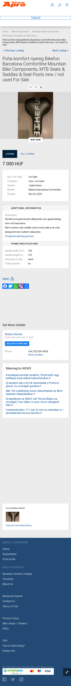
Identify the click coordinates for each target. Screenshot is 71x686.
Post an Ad (8, 559)
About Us (7, 584)
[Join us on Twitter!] (13, 679)
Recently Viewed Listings (17, 573)
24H (4, 640)
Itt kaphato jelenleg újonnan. (19, 236)
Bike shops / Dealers (14, 623)
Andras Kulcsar (13, 334)
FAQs (5, 628)
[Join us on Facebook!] (4, 679)
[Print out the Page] (41, 87)
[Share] (26, 286)
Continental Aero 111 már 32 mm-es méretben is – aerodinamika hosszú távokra (35, 411)
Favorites (7, 579)
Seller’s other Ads (17, 344)
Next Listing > (60, 50)
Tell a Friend (27, 154)
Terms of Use (10, 606)
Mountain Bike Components (45, 31)
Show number (35, 354)
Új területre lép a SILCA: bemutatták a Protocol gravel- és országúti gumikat (32, 384)
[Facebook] (5, 286)
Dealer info (8, 650)
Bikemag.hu (47, 667)
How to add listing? (13, 645)
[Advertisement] (35, 305)
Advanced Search (12, 596)
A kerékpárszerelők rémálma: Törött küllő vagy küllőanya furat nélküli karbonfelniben (32, 376)
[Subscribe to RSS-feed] (22, 679)
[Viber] (21, 286)
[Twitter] (10, 286)
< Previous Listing (13, 50)
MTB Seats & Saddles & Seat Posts (19, 35)
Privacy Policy (10, 618)
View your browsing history (19, 525)
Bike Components (20, 31)
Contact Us (8, 601)
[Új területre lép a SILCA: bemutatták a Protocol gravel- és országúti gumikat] (40, 386)
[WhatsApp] (15, 286)
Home (5, 31)
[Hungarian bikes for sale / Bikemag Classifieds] (14, 6)
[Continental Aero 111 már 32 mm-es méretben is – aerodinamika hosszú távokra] (41, 413)
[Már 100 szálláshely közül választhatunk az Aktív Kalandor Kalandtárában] (34, 394)
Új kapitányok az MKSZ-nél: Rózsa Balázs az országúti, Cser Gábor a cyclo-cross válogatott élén (32, 402)
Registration (9, 554)
